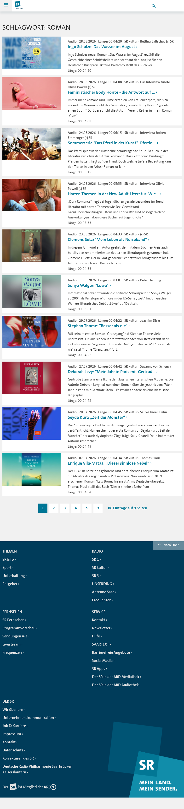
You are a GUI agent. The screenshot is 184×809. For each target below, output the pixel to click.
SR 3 (95, 575)
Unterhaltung (13, 575)
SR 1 (95, 559)
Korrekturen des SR (18, 758)
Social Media (102, 660)
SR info (8, 559)
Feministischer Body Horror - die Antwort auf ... (111, 92)
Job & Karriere (14, 725)
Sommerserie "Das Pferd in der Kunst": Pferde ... (112, 143)
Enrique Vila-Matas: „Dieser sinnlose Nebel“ (108, 463)
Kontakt (98, 620)
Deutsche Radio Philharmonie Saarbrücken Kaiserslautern (37, 769)
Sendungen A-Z (15, 636)
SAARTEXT (100, 644)
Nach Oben (171, 545)
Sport (7, 567)
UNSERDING (102, 583)
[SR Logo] (19, 5)
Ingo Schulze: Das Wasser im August (101, 46)
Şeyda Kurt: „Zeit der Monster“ (96, 417)
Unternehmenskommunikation (28, 717)
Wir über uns (12, 709)
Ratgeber (9, 583)
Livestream (11, 644)
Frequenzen (101, 600)
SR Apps (98, 668)
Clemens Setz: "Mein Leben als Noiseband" (107, 239)
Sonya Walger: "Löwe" (88, 285)
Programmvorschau (18, 628)
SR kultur (99, 567)
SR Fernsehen (13, 620)
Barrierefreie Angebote (111, 652)
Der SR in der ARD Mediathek (115, 676)
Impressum (11, 734)
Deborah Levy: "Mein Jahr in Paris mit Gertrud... (111, 372)
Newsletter (101, 628)
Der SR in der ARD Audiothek (115, 685)
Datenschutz (12, 750)
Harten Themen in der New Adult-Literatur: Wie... (113, 194)
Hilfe (96, 636)
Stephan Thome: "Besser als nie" (97, 326)
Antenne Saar (103, 592)
